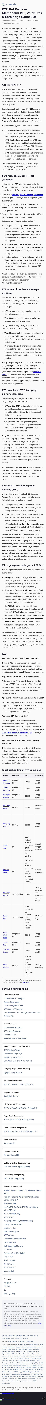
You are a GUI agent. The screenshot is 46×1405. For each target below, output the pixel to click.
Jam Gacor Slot (10, 1228)
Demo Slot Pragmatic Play (15, 1238)
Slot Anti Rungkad (11, 1231)
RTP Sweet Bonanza (12, 1031)
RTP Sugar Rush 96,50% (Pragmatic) (19, 1119)
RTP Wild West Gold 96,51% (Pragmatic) (20, 1108)
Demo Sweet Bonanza (13, 1027)
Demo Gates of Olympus (14, 998)
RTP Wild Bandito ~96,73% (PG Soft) (18, 1084)
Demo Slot (8, 1249)
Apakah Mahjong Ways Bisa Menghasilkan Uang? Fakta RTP (25, 1347)
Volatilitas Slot (10, 1267)
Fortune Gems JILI (11, 1155)
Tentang (11, 1336)
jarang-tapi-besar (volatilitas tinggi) (17, 733)
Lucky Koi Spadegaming (14, 1178)
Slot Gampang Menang (13, 1246)
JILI (5, 1290)
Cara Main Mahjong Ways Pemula (18, 1061)
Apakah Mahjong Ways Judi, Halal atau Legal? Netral (17, 1349)
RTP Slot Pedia (11, 4)
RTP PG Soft (9, 1217)
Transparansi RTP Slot (13, 1224)
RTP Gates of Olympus (13, 1009)
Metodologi (26, 982)
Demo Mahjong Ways (13, 1053)
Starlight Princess (11, 1096)
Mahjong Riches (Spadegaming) (17, 1166)
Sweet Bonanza (10, 1035)
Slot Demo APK (10, 1203)
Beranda (4, 1336)
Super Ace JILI (9, 1143)
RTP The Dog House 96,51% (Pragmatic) (20, 1131)
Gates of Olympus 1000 (13, 1005)
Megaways (8, 1256)
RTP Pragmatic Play (12, 1213)
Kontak (25, 1338)
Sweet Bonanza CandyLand (15, 1038)
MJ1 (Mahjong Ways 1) (13, 1057)
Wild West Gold (5, 935)
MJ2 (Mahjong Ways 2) (13, 1072)
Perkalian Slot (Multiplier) (14, 1253)
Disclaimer (18, 1338)
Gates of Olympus (11, 1002)
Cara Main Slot (10, 1242)
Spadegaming (9, 1293)
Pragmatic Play (10, 1283)
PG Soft (7, 1286)
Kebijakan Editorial (29, 1336)
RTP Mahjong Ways (12, 1050)
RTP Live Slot (9, 1264)
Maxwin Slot (9, 1271)
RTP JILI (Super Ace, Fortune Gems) (18, 1221)
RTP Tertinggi (9, 1235)
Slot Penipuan (9, 1260)
